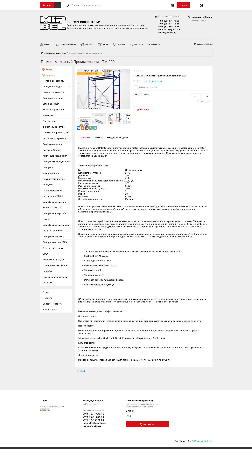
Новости (47, 298)
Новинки (50, 75)
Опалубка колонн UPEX (55, 242)
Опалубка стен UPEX (53, 236)
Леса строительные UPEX (53, 251)
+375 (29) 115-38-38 (168, 21)
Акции (105, 44)
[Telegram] (95, 128)
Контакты (138, 44)
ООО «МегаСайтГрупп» (202, 441)
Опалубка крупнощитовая (51, 170)
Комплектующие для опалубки (54, 182)
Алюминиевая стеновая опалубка (55, 268)
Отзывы (121, 44)
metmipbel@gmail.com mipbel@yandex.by (169, 31)
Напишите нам (50, 309)
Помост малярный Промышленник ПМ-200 (160, 75)
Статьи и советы (68, 44)
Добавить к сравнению (147, 87)
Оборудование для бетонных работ (52, 101)
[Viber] (87, 128)
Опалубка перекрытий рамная (54, 216)
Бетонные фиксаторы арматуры (54, 112)
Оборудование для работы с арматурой (53, 89)
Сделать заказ (142, 110)
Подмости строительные (56, 53)
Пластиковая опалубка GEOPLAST (55, 280)
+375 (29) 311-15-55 (168, 23)
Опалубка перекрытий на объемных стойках (56, 228)
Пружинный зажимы (53, 81)
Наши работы (154, 44)
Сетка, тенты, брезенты (55, 138)
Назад (82, 371)
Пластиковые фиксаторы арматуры (54, 124)
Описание (85, 138)
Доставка (89, 44)
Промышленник (155, 81)
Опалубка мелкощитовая (56, 161)
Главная (47, 44)
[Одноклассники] (82, 128)
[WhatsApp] (91, 128)
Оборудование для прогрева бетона (52, 147)
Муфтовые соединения (55, 156)
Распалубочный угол (53, 259)
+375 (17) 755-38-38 (168, 26)
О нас (46, 292)
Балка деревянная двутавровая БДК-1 (53, 193)
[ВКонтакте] (78, 128)
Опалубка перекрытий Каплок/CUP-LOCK (54, 205)
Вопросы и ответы (52, 303)
